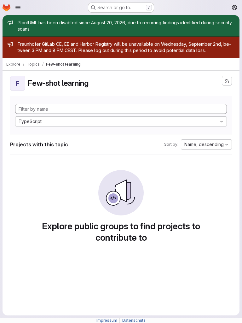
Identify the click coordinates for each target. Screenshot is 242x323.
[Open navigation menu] (18, 8)
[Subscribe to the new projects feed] (227, 81)
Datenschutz (134, 320)
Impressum (107, 320)
